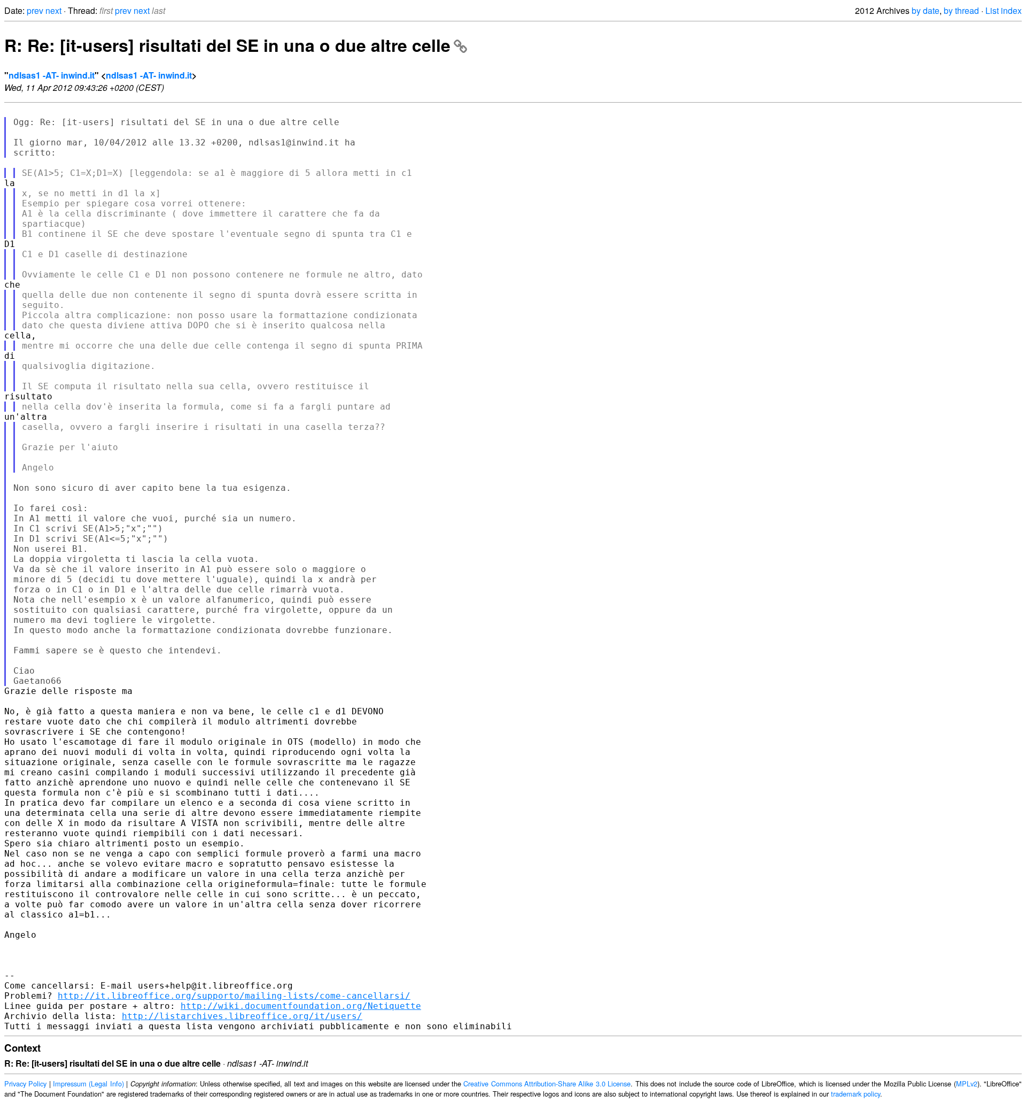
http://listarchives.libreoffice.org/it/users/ (242, 1016)
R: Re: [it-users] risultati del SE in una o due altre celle (227, 45)
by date (925, 10)
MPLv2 (966, 1083)
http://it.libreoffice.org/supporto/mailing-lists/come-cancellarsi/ (234, 996)
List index (1003, 10)
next (53, 10)
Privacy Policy (25, 1083)
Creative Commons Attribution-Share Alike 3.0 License (547, 1083)
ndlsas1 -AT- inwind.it (52, 75)
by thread (961, 10)
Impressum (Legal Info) (88, 1083)
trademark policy (855, 1094)
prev (35, 10)
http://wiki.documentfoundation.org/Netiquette (301, 1006)
